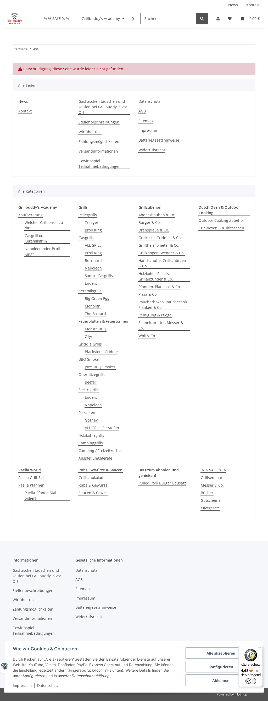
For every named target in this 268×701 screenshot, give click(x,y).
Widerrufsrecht (151, 149)
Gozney (91, 420)
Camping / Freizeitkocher (100, 450)
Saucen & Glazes (93, 492)
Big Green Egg (97, 298)
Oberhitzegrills (92, 374)
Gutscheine (211, 500)
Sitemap (145, 120)
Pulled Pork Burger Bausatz (162, 483)
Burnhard (93, 260)
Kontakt (253, 4)
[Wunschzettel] (230, 18)
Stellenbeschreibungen (99, 122)
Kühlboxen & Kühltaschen (221, 227)
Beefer (90, 382)
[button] (218, 18)
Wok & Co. (147, 335)
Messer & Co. (212, 485)
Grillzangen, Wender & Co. (161, 252)
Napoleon (93, 268)
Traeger (91, 222)
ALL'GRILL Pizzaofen (102, 427)
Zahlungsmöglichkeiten (99, 141)
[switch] (250, 681)
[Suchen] (202, 18)
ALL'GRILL (93, 245)
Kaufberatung (30, 214)
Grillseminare (213, 477)
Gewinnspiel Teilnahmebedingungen (100, 163)
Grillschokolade (92, 477)
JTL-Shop (240, 694)
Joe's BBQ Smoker (100, 366)
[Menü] (259, 649)
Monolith (92, 306)
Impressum (22, 685)
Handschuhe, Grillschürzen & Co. (162, 263)
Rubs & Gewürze (93, 485)
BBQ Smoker (89, 359)
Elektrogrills (89, 389)
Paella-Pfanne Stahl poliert (42, 495)
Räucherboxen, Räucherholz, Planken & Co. (163, 304)
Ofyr (88, 336)
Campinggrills (91, 442)
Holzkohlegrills (91, 435)
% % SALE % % (213, 469)
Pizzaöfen (87, 412)
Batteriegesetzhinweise (158, 140)
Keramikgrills (90, 290)
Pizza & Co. (148, 294)
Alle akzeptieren (220, 653)
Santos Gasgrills (99, 275)
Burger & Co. (149, 222)
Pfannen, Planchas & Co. (159, 286)
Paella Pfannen (31, 485)
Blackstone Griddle (101, 351)
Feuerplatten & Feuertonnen (103, 321)
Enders (91, 283)
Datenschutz (48, 685)
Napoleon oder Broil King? (42, 251)
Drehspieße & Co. (153, 230)
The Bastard (95, 313)
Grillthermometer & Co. (158, 245)
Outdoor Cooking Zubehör (221, 220)
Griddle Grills (90, 344)
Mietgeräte (210, 507)
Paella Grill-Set (31, 477)
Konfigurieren (221, 667)
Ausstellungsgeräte (95, 458)
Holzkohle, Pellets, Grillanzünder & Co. (155, 276)
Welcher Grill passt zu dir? (44, 225)
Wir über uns (90, 131)
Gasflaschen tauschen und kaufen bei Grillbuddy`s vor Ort (103, 107)
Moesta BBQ (95, 328)
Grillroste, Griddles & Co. (160, 237)
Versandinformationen (98, 151)
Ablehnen (221, 680)
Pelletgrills (88, 214)
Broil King (93, 230)
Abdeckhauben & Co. (156, 214)
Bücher (207, 492)
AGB (142, 111)
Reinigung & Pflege (154, 314)
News (233, 4)
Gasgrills (86, 237)
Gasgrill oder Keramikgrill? (36, 238)
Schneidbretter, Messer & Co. (160, 325)
